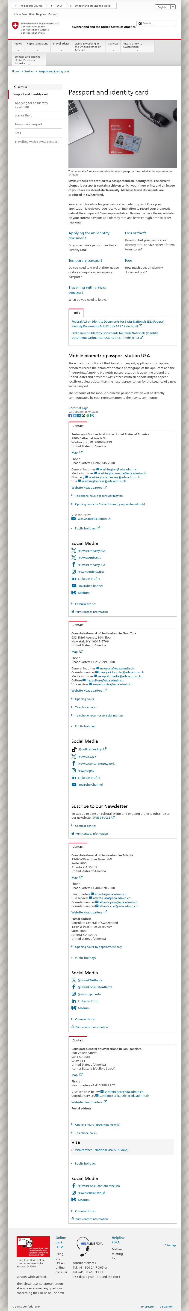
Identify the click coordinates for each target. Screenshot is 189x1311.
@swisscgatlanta (89, 994)
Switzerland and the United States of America (28, 60)
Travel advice (61, 43)
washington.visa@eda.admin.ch (104, 481)
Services (113, 43)
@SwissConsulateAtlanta (95, 987)
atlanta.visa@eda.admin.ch (111, 898)
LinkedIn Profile (89, 578)
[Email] (92, 415)
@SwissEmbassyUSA (91, 551)
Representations (37, 43)
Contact (76, 426)
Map (74, 452)
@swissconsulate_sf (91, 1193)
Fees (128, 260)
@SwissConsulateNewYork (96, 763)
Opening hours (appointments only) (97, 1124)
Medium (84, 593)
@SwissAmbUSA (89, 557)
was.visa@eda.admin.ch (94, 518)
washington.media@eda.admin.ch (122, 473)
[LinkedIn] (79, 415)
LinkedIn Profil (88, 1001)
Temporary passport (85, 260)
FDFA (59, 5)
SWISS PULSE (101, 817)
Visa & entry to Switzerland (132, 45)
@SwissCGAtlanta (90, 980)
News (18, 43)
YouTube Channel (90, 586)
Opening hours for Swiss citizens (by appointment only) (109, 504)
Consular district (84, 604)
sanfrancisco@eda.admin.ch (124, 1092)
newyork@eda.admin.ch (117, 668)
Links (74, 313)
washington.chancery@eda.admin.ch (114, 477)
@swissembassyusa (91, 572)
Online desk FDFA (61, 1242)
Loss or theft (135, 233)
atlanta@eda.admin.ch (111, 894)
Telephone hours (85, 707)
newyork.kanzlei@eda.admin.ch (122, 672)
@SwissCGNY (87, 756)
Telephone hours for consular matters (98, 495)
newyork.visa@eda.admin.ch (113, 684)
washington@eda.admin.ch (119, 469)
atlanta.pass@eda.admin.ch (119, 902)
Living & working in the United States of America (88, 47)
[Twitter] (75, 415)
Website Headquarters (87, 487)
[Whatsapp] (88, 415)
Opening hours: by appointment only (97, 946)
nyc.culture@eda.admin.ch (105, 680)
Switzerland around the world (93, 5)
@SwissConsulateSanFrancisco (99, 1186)
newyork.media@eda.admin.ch (119, 676)
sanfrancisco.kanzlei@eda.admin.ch (124, 1095)
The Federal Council (31, 5)
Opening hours (84, 699)
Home (15, 71)
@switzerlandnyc (90, 749)
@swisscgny (86, 771)
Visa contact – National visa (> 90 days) (101, 1150)
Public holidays (85, 528)
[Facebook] (70, 415)
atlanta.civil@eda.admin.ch (118, 906)
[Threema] (84, 415)
